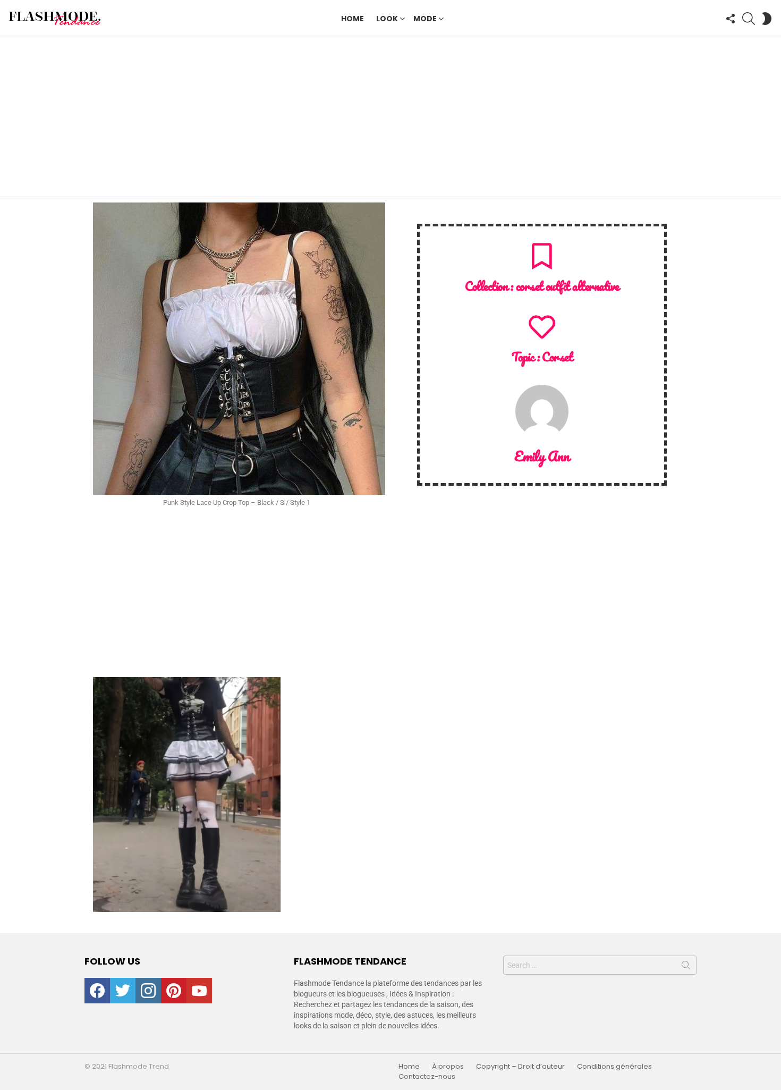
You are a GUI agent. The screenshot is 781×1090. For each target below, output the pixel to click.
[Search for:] (600, 965)
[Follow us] (730, 18)
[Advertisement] (390, 117)
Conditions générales (614, 1066)
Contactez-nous (426, 1076)
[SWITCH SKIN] (766, 18)
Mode (425, 18)
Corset (557, 357)
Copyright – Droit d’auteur (520, 1066)
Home (352, 18)
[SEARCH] (748, 18)
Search (686, 967)
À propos (448, 1066)
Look (387, 18)
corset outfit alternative (567, 286)
